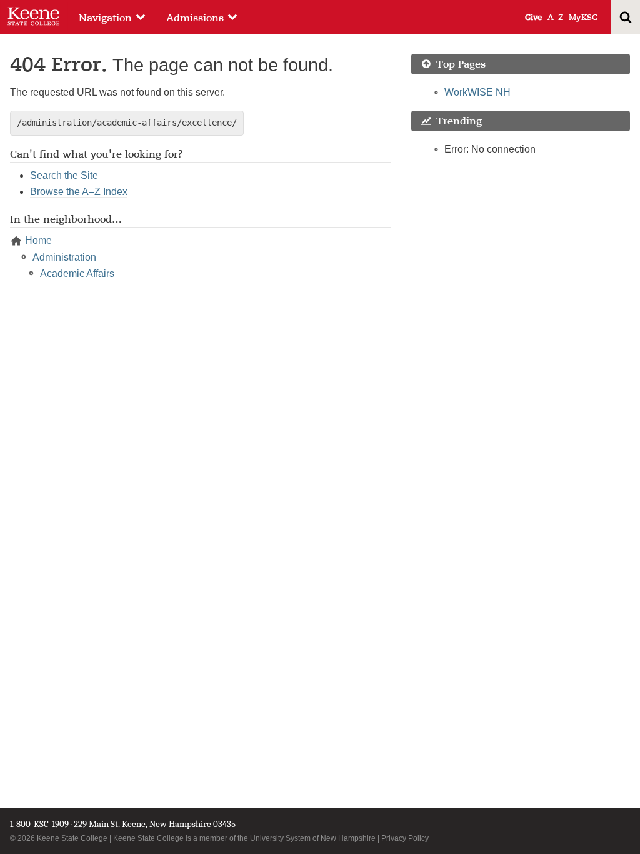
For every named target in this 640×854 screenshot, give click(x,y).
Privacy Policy (405, 838)
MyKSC (583, 17)
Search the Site (64, 175)
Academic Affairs (77, 273)
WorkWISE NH (477, 92)
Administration (64, 257)
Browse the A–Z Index (79, 191)
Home (38, 240)
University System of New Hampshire (313, 838)
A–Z (555, 17)
